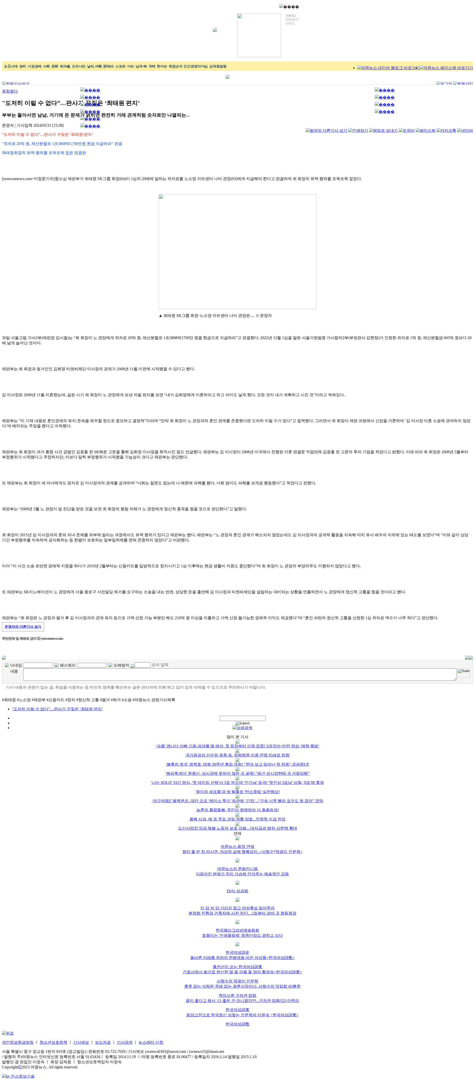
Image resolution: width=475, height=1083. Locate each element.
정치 (22, 66)
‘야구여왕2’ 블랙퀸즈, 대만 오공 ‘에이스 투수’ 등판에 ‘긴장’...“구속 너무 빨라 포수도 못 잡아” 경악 (237, 801)
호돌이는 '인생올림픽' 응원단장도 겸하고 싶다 (242, 935)
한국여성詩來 (237, 1010)
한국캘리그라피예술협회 (237, 930)
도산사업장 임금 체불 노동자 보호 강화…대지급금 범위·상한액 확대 (237, 828)
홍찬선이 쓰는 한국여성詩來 (237, 967)
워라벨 (65, 66)
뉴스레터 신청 (151, 1042)
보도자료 (103, 1042)
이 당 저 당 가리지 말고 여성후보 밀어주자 (237, 908)
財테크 (108, 66)
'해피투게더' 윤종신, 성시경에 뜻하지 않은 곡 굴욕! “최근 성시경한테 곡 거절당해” (237, 773)
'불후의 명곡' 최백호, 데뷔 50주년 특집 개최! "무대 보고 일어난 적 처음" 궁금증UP (237, 764)
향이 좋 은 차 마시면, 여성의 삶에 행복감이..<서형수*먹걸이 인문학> (242, 852)
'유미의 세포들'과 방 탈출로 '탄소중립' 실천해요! (237, 792)
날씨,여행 (94, 66)
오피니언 (79, 66)
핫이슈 (162, 66)
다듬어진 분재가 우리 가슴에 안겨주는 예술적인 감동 (242, 874)
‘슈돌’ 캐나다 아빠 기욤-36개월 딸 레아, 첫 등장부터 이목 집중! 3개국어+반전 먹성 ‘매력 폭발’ (237, 746)
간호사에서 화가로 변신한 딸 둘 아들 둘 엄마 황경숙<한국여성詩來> (242, 972)
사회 (46, 66)
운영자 (23, 627)
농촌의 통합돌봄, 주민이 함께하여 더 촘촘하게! (237, 810)
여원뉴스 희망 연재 (237, 846)
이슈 (130, 66)
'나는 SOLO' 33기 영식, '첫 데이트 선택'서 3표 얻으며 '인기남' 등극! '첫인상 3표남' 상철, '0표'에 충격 (237, 782)
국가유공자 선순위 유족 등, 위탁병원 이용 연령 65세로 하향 (237, 755)
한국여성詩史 (237, 952)
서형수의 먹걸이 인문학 (237, 981)
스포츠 (120, 66)
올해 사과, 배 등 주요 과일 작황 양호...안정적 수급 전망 (237, 819)
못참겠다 (10, 91)
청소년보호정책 (53, 1042)
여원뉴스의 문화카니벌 (237, 869)
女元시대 (11, 66)
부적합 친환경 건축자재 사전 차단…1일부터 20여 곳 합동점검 (242, 913)
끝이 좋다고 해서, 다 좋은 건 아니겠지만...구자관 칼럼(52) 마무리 (242, 1001)
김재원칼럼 (218, 66)
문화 (54, 66)
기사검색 (125, 1042)
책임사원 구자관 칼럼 (237, 995)
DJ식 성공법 (237, 891)
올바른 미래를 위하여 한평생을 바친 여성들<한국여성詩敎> (242, 958)
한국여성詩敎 (237, 1024)
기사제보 (81, 1042)
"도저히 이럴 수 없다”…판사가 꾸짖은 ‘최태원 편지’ (57, 709)
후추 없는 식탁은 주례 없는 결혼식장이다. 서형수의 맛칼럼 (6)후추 (242, 986)
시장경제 (35, 66)
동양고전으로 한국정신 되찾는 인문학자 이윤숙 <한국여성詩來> (242, 1015)
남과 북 (141, 66)
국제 (151, 66)
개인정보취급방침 (18, 1042)
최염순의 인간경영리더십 (188, 66)
